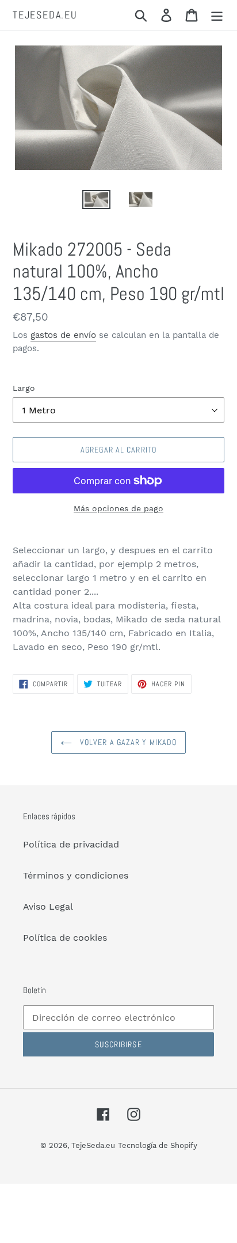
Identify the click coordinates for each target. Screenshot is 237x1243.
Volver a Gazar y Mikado (127, 742)
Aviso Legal (48, 906)
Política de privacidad (71, 844)
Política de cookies (65, 937)
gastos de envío (63, 335)
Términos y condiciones (75, 875)
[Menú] (217, 15)
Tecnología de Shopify (157, 1145)
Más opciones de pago (118, 508)
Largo (24, 388)
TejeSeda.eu (45, 15)
